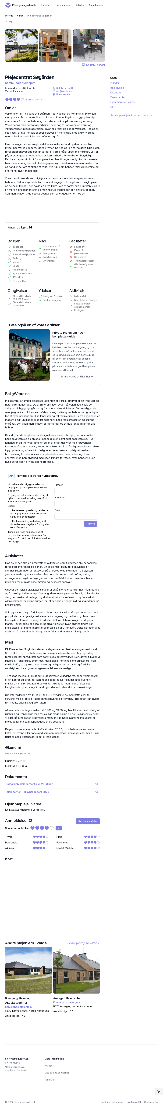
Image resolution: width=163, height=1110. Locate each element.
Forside (45, 5)
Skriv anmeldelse (87, 821)
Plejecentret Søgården (39, 15)
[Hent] (97, 784)
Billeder (114, 83)
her (42, 809)
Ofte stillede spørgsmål (57, 1072)
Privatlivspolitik (134, 1102)
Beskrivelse (117, 87)
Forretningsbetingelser (112, 1102)
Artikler (80, 5)
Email (57, 510)
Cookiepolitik (151, 1102)
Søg (10, 21)
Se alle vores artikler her (75, 376)
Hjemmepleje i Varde (122, 102)
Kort (112, 106)
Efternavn (59, 497)
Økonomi (115, 92)
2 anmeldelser (33, 99)
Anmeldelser (96, 5)
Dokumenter (117, 97)
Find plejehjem (63, 5)
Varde (20, 15)
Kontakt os (50, 1079)
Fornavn (58, 484)
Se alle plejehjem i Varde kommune (131, 115)
